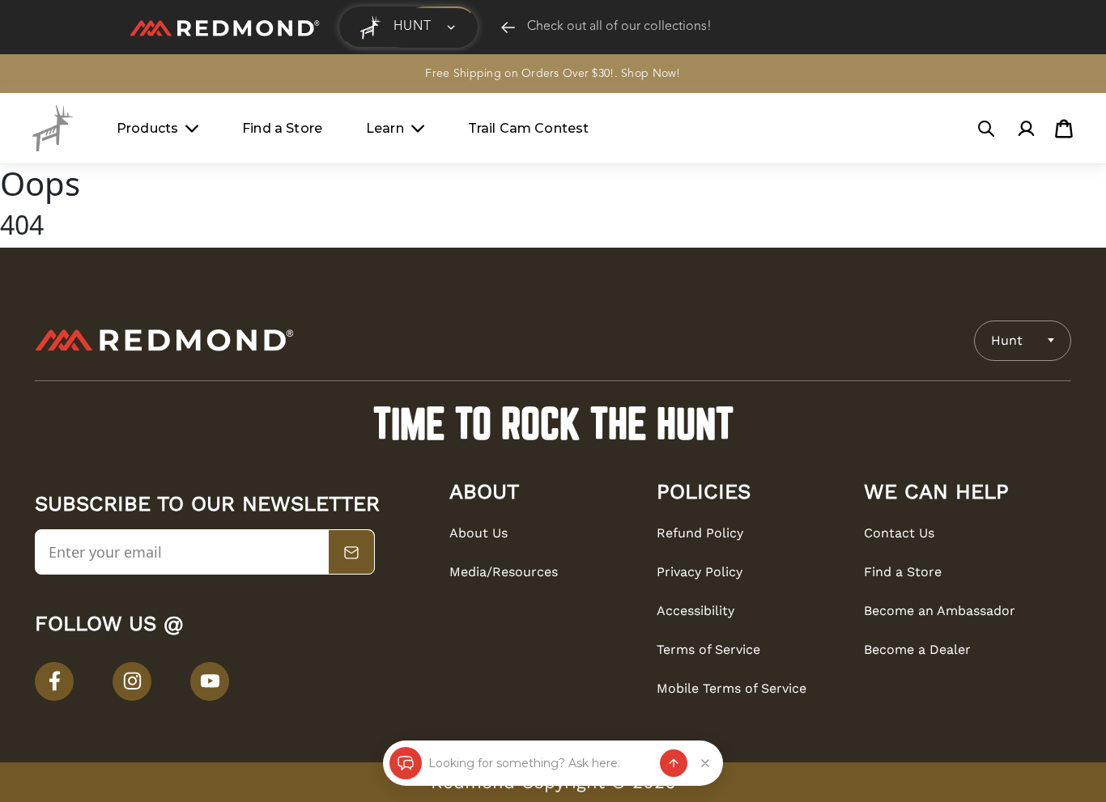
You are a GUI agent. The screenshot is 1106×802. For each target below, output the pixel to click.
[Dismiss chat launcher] (705, 763)
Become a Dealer (917, 649)
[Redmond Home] (164, 340)
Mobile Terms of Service (731, 688)
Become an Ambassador (939, 610)
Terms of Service (708, 649)
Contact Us (899, 533)
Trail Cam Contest (528, 128)
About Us (478, 533)
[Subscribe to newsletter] (351, 552)
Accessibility (695, 610)
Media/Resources (503, 571)
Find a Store (282, 128)
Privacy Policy (699, 571)
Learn (385, 128)
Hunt (1007, 340)
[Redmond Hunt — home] (52, 128)
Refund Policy (700, 533)
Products (147, 128)
